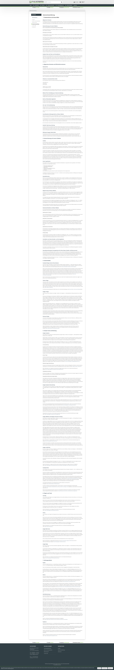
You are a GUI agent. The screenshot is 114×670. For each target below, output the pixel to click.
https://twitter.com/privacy (49, 287)
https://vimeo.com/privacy (49, 526)
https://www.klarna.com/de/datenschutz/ (69, 581)
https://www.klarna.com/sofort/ (63, 619)
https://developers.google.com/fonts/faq (67, 540)
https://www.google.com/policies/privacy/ (59, 541)
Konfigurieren (110, 668)
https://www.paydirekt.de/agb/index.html (51, 635)
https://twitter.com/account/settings (74, 289)
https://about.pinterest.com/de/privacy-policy (52, 328)
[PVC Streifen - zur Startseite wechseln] (36, 2)
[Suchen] (61, 2)
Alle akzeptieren (104, 668)
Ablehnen (99, 668)
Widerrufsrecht (34, 22)
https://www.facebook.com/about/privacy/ (53, 483)
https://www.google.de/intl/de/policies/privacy (52, 510)
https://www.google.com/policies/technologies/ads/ (52, 414)
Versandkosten (59, 663)
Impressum (34, 27)
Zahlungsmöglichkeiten (47, 648)
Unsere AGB (34, 25)
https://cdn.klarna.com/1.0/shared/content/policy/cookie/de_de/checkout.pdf (68, 586)
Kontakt (33, 19)
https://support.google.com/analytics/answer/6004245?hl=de (54, 369)
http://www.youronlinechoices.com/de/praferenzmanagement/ (67, 490)
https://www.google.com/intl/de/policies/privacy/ (52, 465)
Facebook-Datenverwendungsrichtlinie (72, 478)
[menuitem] (55, 2)
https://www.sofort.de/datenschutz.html (51, 619)
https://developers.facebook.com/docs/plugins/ (69, 266)
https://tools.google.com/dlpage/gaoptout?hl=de (72, 361)
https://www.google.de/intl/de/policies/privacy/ (52, 557)
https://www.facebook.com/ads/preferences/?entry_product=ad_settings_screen (56, 486)
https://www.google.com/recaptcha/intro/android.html (69, 465)
